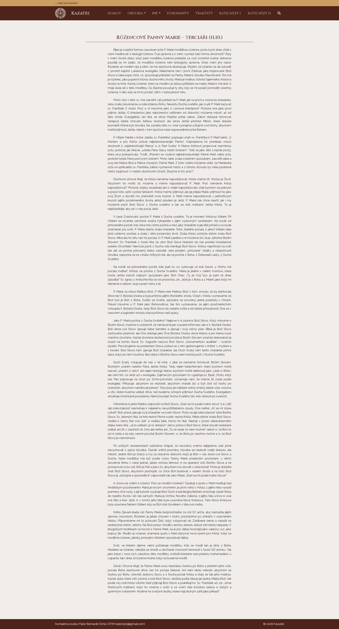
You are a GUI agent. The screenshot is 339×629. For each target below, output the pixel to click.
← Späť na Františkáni (66, 3)
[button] (279, 13)
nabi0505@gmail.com (130, 624)
